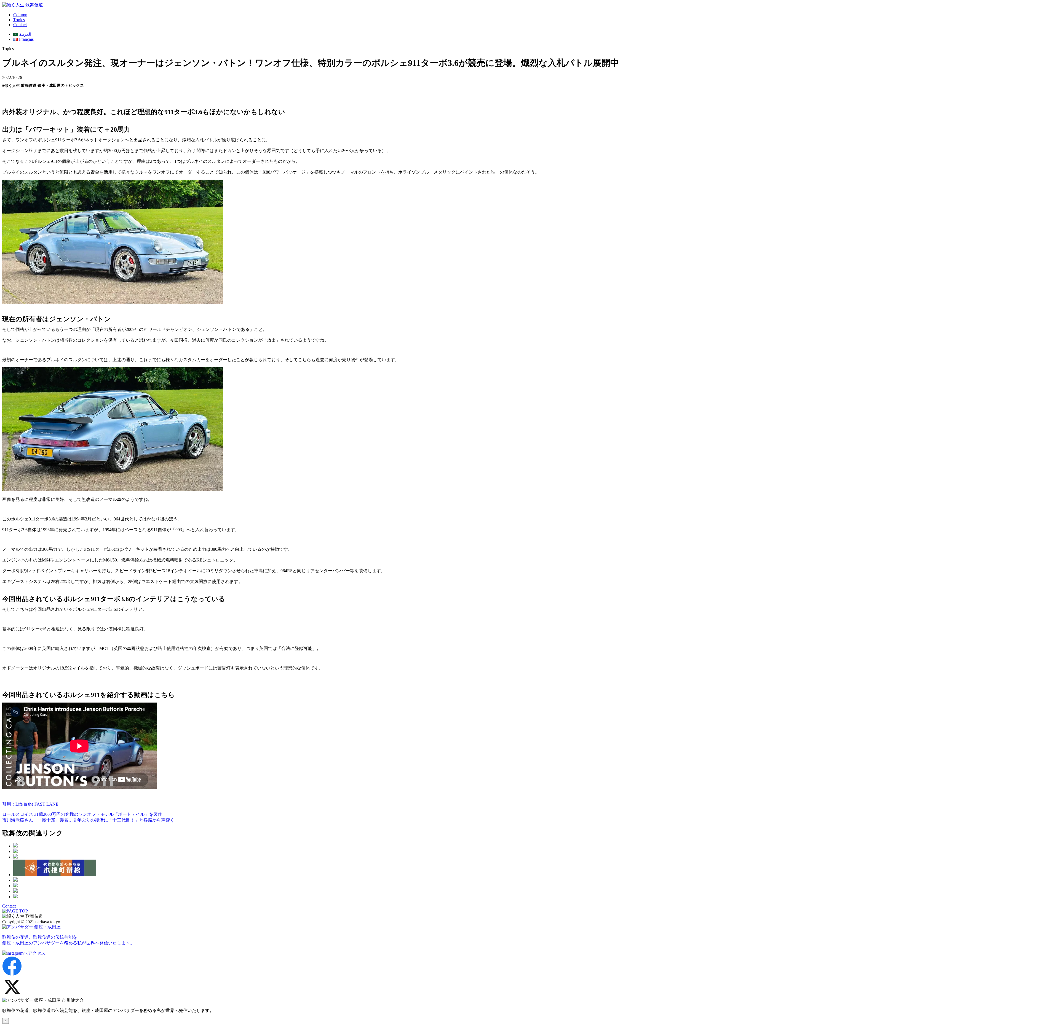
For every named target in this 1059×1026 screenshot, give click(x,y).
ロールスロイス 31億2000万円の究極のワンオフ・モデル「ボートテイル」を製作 (82, 814)
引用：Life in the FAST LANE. (31, 804)
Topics (19, 19)
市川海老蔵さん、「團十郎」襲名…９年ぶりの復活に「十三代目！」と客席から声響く (88, 820)
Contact (20, 24)
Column (20, 14)
